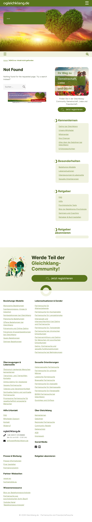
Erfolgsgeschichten (67, 149)
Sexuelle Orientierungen (69, 179)
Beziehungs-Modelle (67, 167)
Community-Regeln (43, 425)
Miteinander (64, 134)
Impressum (39, 436)
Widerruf (7, 425)
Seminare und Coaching (69, 213)
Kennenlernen (40, 415)
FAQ (60, 197)
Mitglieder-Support (11, 419)
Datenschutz (40, 429)
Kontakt (6, 422)
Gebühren (39, 419)
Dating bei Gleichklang (68, 126)
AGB (36, 432)
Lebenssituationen (66, 171)
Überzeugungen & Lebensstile (71, 175)
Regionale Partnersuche (45, 422)
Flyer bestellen (9, 464)
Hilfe (61, 201)
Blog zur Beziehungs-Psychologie (73, 209)
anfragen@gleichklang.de (17, 440)
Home (5, 60)
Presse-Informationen (12, 461)
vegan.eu (7, 478)
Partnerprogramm (10, 468)
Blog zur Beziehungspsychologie (16, 492)
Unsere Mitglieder (66, 130)
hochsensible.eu (10, 482)
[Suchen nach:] (14, 87)
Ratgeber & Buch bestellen (70, 217)
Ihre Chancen (64, 138)
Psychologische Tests (68, 205)
